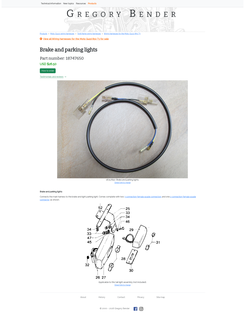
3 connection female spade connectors (142, 197)
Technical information (51, 3)
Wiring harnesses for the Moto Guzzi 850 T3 (122, 34)
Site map (160, 297)
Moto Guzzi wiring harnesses (62, 34)
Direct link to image (123, 183)
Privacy (140, 297)
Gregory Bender (122, 13)
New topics (68, 3)
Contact (121, 297)
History (101, 297)
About (83, 297)
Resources (81, 3)
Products (92, 3)
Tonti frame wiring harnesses (89, 34)
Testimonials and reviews (51, 76)
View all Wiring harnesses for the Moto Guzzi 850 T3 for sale (76, 38)
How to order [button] (47, 71)
